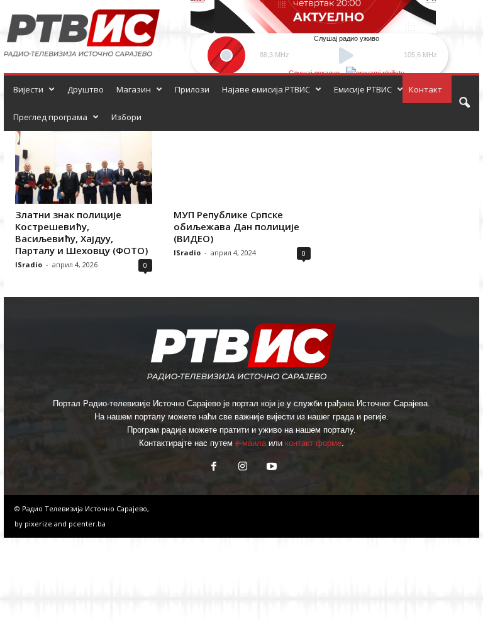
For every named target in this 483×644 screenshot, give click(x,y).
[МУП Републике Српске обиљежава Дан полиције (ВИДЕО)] (242, 167)
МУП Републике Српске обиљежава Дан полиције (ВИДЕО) (236, 226)
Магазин (133, 89)
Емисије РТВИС (363, 89)
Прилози (192, 89)
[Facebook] (213, 467)
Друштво (85, 89)
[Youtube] (270, 467)
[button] (464, 103)
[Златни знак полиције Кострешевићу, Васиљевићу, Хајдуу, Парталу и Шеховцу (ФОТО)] (83, 167)
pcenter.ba (87, 523)
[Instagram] (242, 467)
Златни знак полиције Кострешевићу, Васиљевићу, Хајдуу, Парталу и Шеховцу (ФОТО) (81, 232)
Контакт (425, 89)
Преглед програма (50, 117)
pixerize (39, 523)
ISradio (28, 264)
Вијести (28, 89)
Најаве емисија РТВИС (266, 89)
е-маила (250, 443)
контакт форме (313, 443)
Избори (126, 117)
